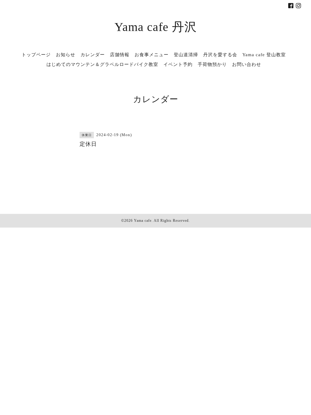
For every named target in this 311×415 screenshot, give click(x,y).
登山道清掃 (186, 54)
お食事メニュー (152, 54)
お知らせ (65, 54)
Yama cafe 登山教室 (264, 54)
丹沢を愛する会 (220, 54)
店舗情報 (119, 54)
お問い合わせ (246, 64)
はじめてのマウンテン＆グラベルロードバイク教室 (102, 64)
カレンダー (92, 54)
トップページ (36, 54)
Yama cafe (143, 220)
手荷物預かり (212, 64)
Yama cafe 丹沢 (155, 27)
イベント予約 (178, 64)
